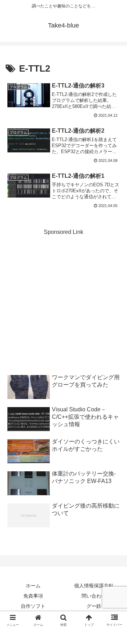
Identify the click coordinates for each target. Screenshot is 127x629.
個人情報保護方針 (94, 585)
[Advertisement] (63, 300)
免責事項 (33, 596)
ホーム (33, 585)
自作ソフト (33, 606)
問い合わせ (93, 596)
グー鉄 (93, 606)
